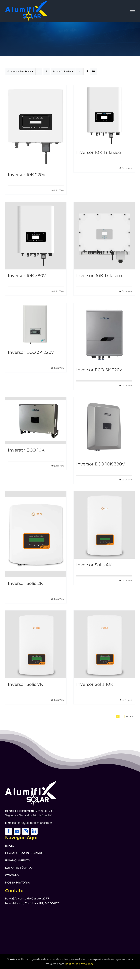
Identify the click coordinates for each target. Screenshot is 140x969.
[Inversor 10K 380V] (35, 235)
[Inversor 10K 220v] (35, 126)
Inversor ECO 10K (26, 450)
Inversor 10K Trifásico (98, 152)
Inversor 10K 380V (27, 275)
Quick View (58, 190)
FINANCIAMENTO (17, 860)
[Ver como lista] (93, 71)
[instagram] (25, 831)
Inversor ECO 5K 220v (99, 369)
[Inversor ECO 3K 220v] (35, 324)
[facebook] (8, 831)
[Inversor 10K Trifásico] (104, 115)
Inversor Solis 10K (94, 684)
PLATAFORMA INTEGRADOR (25, 853)
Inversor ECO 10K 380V (100, 463)
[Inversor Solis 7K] (35, 644)
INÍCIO (9, 845)
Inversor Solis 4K (94, 564)
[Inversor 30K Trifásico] (104, 235)
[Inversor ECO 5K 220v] (104, 333)
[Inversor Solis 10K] (104, 644)
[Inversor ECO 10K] (35, 420)
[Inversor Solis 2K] (35, 534)
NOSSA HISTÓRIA (17, 882)
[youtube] (17, 831)
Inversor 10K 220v (26, 174)
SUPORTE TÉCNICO (18, 867)
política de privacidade (79, 964)
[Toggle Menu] (132, 11)
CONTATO (12, 875)
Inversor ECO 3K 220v (31, 352)
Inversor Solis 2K (25, 583)
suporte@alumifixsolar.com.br (33, 823)
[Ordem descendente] (46, 71)
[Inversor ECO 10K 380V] (104, 427)
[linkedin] (34, 831)
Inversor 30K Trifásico (99, 275)
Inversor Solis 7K (25, 684)
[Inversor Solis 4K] (104, 525)
